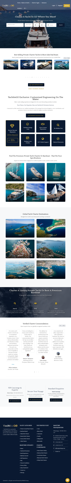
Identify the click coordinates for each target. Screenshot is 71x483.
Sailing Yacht (40, 438)
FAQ (21, 460)
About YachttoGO (24, 467)
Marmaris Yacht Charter (42, 457)
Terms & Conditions (24, 463)
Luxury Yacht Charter (25, 438)
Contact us (22, 470)
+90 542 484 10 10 (16, 400)
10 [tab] (44, 77)
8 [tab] (40, 77)
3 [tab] (30, 77)
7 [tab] (38, 77)
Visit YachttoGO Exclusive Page (35, 115)
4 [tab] (32, 77)
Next (68, 58)
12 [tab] (48, 77)
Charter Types (35, 2)
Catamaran (39, 433)
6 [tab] (36, 77)
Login (53, 5)
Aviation (19, 8)
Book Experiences (24, 453)
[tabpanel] (10, 68)
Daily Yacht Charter (24, 433)
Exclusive (44, 2)
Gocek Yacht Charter (41, 455)
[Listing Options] (15, 66)
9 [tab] (42, 77)
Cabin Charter (23, 441)
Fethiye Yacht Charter (42, 460)
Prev (65, 58)
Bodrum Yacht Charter (42, 453)
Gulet (38, 428)
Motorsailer (39, 441)
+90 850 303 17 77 (57, 399)
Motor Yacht (40, 431)
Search (60, 25)
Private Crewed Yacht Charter (26, 428)
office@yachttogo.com (60, 448)
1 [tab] (25, 77)
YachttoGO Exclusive (25, 451)
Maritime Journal (24, 455)
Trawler (39, 436)
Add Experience (24, 458)
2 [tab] (28, 77)
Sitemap (22, 472)
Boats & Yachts (25, 2)
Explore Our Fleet (36, 399)
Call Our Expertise (13, 140)
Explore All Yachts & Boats (37, 84)
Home (19, 2)
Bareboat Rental (24, 431)
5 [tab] (34, 77)
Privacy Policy (23, 465)
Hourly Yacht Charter (25, 436)
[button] (28, 25)
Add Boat (67, 5)
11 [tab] (46, 77)
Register (60, 5)
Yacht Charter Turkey (42, 450)
